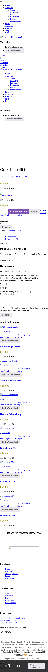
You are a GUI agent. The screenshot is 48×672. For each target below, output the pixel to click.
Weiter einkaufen (14, 50)
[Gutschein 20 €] (7, 428)
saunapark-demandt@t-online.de (13, 627)
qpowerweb (29, 654)
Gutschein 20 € (8, 448)
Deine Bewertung (8, 292)
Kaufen (34, 211)
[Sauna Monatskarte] (9, 361)
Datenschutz (23, 659)
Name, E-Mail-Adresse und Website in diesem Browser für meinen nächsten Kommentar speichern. (24, 309)
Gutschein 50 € (8, 515)
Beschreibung (10, 237)
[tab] (26, 237)
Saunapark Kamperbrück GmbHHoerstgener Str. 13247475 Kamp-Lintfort (13, 620)
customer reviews (19, 176)
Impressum (9, 659)
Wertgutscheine (14, 230)
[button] (10, 340)
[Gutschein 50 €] (7, 496)
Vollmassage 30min (10, 346)
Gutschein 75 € (8, 481)
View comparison (35, 666)
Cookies (35, 659)
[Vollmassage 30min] (9, 327)
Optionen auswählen (11, 374)
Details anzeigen (6, 162)
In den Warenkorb (18, 211)
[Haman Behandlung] (9, 394)
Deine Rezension (7, 294)
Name (3, 284)
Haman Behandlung (11, 414)
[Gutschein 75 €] (7, 462)
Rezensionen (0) (11, 239)
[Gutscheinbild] (6, 195)
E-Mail (3, 288)
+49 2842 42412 (6, 632)
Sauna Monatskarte (10, 380)
